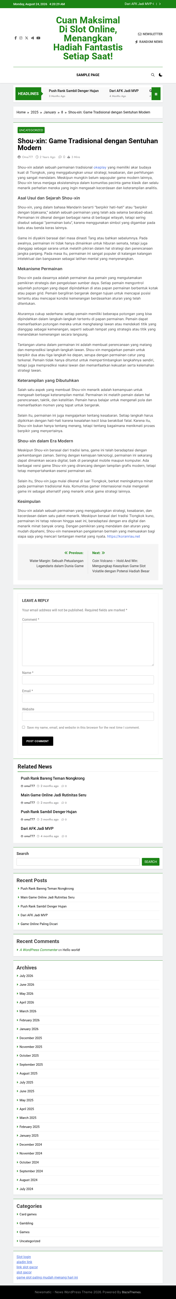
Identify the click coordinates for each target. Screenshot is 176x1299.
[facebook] (15, 38)
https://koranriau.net (123, 536)
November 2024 (31, 1153)
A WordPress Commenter (38, 950)
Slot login (24, 1257)
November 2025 (31, 1047)
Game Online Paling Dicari (39, 924)
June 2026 (27, 985)
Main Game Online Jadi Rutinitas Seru (53, 795)
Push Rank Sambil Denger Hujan (63, 91)
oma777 (27, 157)
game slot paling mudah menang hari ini (47, 1277)
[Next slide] (160, 4)
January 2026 (29, 1029)
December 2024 (31, 1145)
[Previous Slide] (153, 4)
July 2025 (26, 1082)
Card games (28, 1214)
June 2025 (27, 1091)
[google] (32, 38)
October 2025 (29, 1056)
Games (25, 1232)
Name (27, 673)
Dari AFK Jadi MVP (138, 4)
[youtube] (38, 38)
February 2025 (29, 1127)
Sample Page (87, 75)
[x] (27, 38)
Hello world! (71, 950)
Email (27, 691)
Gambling (26, 1223)
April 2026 (27, 1002)
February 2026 (29, 1020)
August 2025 (28, 1073)
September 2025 (31, 1065)
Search (23, 853)
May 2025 (26, 1100)
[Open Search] (153, 75)
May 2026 (26, 994)
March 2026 (28, 1011)
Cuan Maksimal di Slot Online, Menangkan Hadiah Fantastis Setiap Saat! (88, 38)
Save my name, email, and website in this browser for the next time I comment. (83, 727)
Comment (30, 620)
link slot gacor (27, 1267)
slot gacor (24, 1272)
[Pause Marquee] (156, 93)
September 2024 (31, 1171)
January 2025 (29, 1136)
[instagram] (21, 38)
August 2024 (28, 1180)
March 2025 (28, 1118)
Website (28, 709)
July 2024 (26, 1189)
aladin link (24, 1262)
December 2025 (31, 1038)
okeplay (100, 167)
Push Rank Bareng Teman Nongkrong (53, 778)
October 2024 (29, 1162)
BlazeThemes (131, 1292)
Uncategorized (31, 130)
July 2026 (26, 976)
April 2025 (27, 1109)
